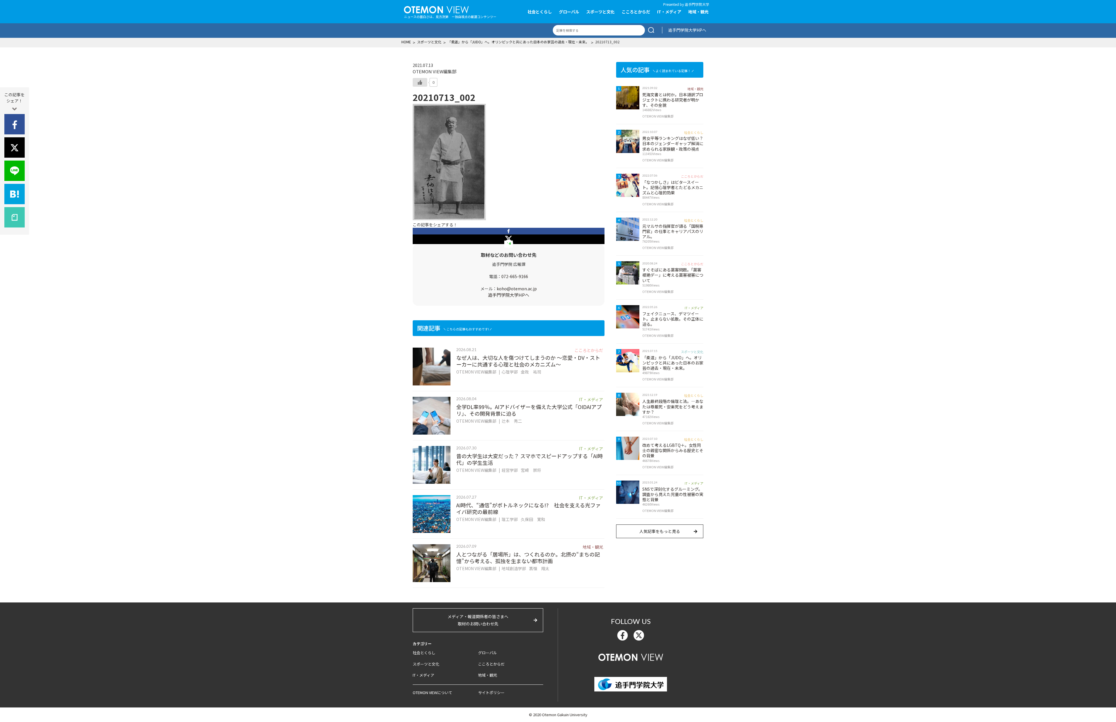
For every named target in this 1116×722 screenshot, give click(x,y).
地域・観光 (698, 12)
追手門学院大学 (697, 4)
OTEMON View (630, 656)
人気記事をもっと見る (659, 531)
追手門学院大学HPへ (687, 30)
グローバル (569, 12)
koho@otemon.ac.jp (517, 288)
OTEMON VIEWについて (432, 692)
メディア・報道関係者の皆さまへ (478, 620)
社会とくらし (539, 12)
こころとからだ (636, 12)
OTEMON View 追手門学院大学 (436, 9)
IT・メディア (669, 12)
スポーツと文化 (600, 12)
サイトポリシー (491, 692)
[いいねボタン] (420, 82)
